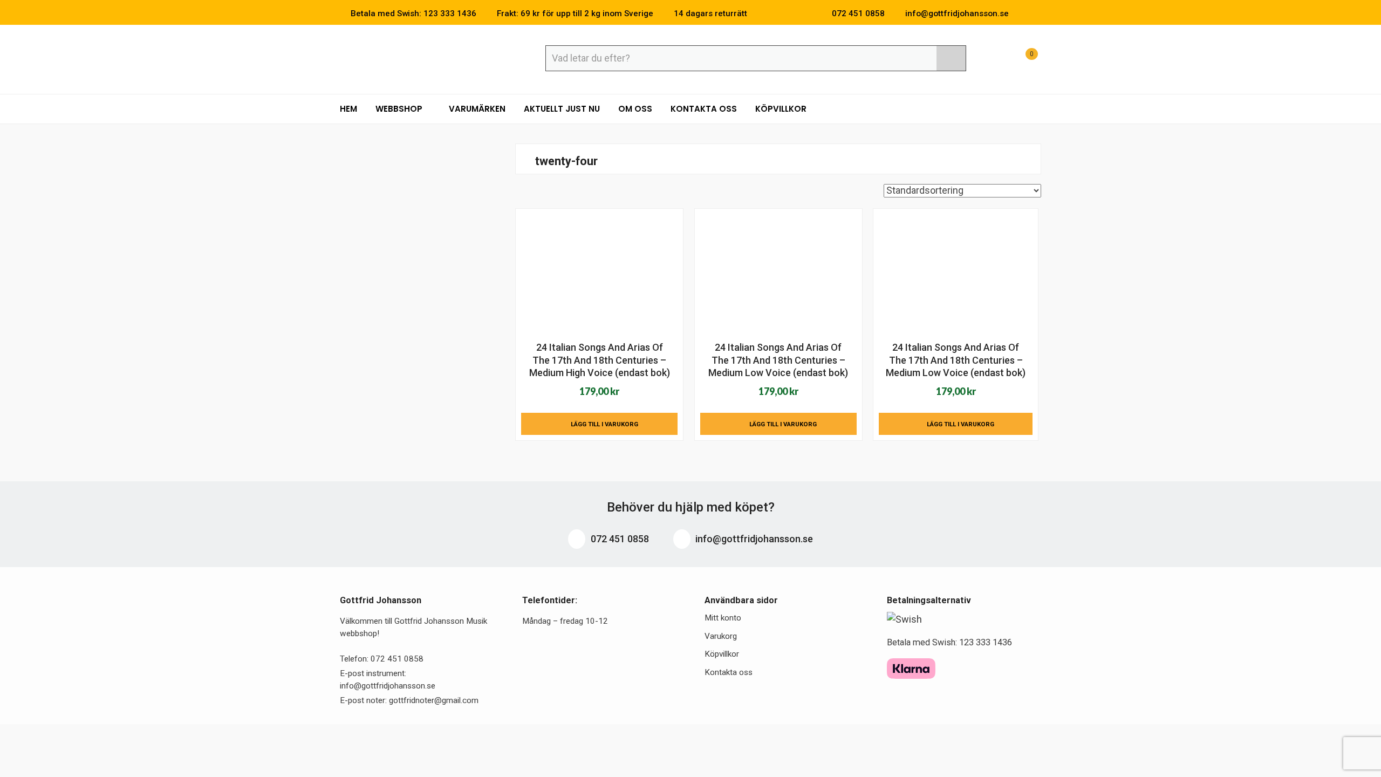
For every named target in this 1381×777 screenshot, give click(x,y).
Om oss (635, 108)
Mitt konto (723, 618)
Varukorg (721, 636)
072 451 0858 (619, 538)
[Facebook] (1021, 13)
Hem (348, 108)
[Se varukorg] (1022, 59)
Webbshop (400, 108)
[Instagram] (1038, 13)
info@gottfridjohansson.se (753, 538)
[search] (951, 58)
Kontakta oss (704, 108)
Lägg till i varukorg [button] (604, 424)
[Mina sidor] (995, 59)
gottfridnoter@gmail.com (433, 700)
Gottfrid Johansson (418, 58)
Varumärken (477, 108)
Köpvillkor (780, 108)
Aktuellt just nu (562, 108)
